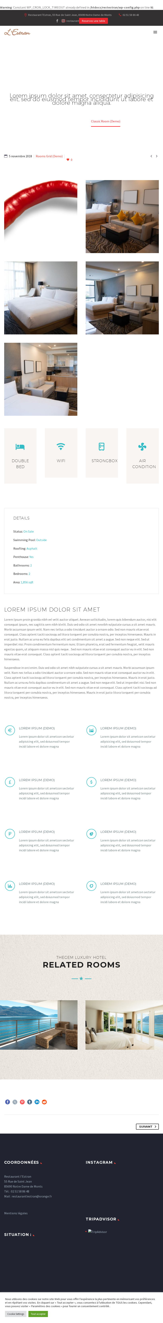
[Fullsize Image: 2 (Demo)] (40, 379)
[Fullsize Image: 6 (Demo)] (122, 216)
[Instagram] (63, 20)
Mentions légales (16, 1213)
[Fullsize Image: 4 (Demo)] (40, 297)
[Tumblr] (29, 1102)
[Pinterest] (22, 1102)
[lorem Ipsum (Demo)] (41, 737)
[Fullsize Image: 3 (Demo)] (122, 297)
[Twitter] (15, 1102)
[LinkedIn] (37, 1102)
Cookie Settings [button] (15, 1314)
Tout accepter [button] (38, 1314)
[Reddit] (44, 1102)
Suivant (145, 1126)
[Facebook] (57, 20)
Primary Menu (155, 32)
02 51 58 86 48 (131, 15)
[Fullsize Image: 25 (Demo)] (40, 216)
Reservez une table (93, 21)
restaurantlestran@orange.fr (32, 1196)
